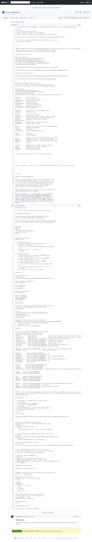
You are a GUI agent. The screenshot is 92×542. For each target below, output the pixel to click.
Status (39, 538)
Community (44, 538)
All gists (33, 2)
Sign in (82, 2)
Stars (23, 17)
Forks (32, 17)
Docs (48, 538)
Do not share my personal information (70, 538)
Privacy (30, 538)
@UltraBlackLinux (20, 519)
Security (35, 538)
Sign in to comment (56, 531)
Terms (27, 538)
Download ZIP (86, 17)
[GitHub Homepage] (15, 538)
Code (6, 17)
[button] (77, 18)
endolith (8, 12)
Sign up (88, 2)
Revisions (14, 17)
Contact (52, 538)
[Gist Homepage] (5, 2)
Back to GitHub (40, 2)
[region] (46, 114)
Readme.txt (16, 12)
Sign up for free (17, 531)
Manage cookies (58, 538)
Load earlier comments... (48, 512)
